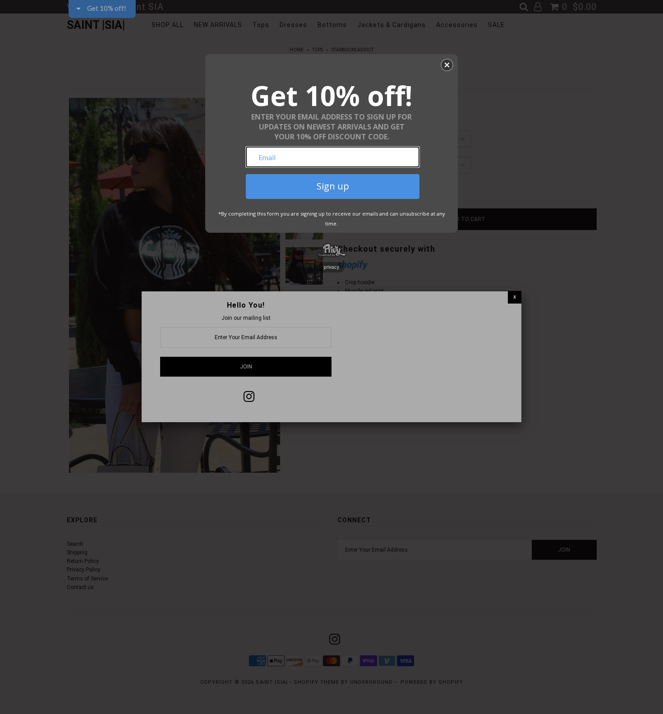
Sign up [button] (333, 186)
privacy (331, 267)
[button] (447, 65)
